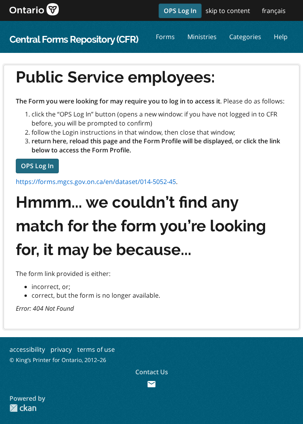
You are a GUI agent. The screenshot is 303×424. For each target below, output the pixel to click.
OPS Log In (180, 10)
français (274, 10)
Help (281, 36)
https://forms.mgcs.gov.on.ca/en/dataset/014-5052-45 (96, 181)
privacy (61, 349)
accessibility (27, 349)
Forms (165, 36)
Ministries (202, 36)
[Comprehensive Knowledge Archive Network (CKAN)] (22, 408)
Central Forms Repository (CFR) (73, 39)
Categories (245, 36)
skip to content (228, 10)
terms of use (96, 349)
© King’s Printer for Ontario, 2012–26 (57, 360)
